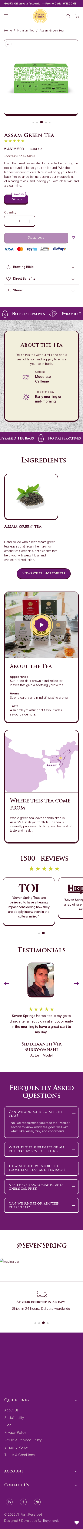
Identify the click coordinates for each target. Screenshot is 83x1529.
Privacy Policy (15, 1432)
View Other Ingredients (43, 573)
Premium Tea (25, 30)
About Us (11, 1410)
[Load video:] (41, 625)
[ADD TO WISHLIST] (73, 238)
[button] (6, 16)
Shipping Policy (16, 1447)
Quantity (10, 212)
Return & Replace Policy (23, 1440)
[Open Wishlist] (76, 1522)
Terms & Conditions (19, 1455)
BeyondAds (51, 1520)
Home (8, 30)
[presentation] (6, 981)
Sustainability (14, 1417)
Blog (7, 1425)
